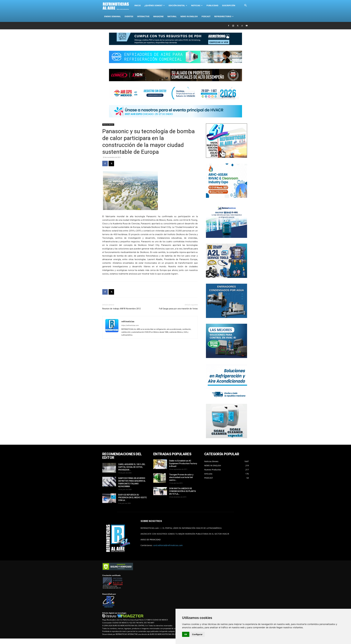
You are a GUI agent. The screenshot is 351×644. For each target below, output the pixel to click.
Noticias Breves (108, 125)
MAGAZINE (158, 16)
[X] (238, 25)
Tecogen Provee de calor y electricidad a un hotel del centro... (181, 477)
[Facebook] (229, 25)
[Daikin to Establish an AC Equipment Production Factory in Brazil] (160, 464)
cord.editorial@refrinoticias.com (168, 545)
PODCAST (206, 16)
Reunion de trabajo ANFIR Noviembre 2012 (121, 308)
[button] (245, 5)
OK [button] (185, 634)
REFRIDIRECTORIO (222, 16)
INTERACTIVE (143, 16)
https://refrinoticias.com (130, 325)
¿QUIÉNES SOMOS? (153, 5)
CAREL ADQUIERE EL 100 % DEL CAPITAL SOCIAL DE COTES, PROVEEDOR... (131, 467)
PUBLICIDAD (212, 5)
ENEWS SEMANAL (112, 16)
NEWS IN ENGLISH (189, 16)
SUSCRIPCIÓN (228, 5)
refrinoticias (127, 321)
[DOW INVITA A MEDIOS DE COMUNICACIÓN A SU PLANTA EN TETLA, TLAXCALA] (160, 491)
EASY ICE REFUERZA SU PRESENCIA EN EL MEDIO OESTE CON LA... (132, 497)
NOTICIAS (195, 5)
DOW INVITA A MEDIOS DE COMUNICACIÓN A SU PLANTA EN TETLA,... (182, 491)
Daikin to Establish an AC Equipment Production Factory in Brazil (183, 463)
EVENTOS (129, 16)
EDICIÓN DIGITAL (177, 5)
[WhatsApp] (242, 25)
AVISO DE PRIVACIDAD (151, 539)
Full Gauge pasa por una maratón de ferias (178, 308)
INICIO (137, 5)
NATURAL (172, 16)
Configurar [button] (197, 634)
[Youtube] (247, 25)
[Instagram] (233, 25)
